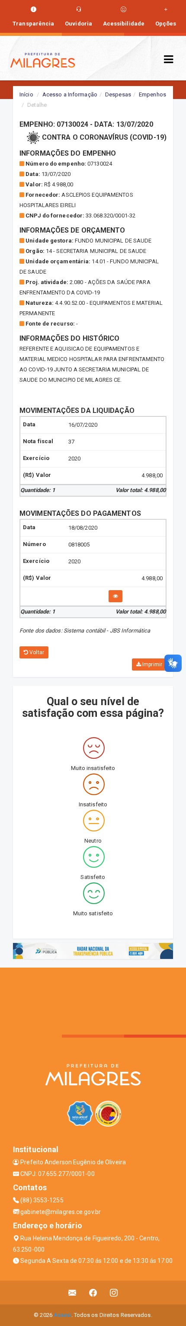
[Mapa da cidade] (93, 1000)
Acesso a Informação (69, 94)
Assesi (62, 1315)
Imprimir (151, 664)
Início (26, 94)
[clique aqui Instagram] (114, 1292)
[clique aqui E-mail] (72, 1292)
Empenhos (152, 94)
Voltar (36, 652)
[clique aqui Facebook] (93, 1292)
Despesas (118, 94)
